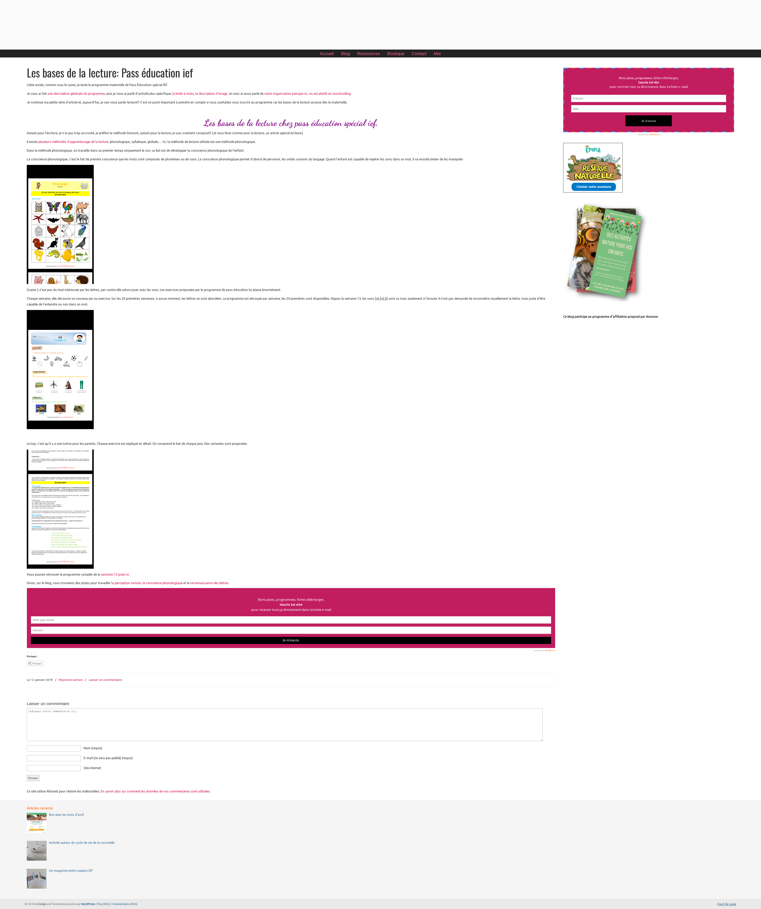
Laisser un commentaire (105, 679)
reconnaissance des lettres (209, 583)
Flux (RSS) (103, 904)
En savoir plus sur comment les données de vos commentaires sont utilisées (155, 791)
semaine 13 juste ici (115, 574)
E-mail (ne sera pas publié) (108, 758)
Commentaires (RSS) (124, 904)
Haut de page (726, 904)
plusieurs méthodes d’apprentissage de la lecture (73, 142)
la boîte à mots (183, 93)
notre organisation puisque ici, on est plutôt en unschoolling (307, 93)
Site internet (92, 768)
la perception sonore (126, 583)
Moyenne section (71, 679)
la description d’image (211, 93)
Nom (93, 748)
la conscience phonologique (162, 583)
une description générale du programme (76, 93)
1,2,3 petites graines (380, 25)
